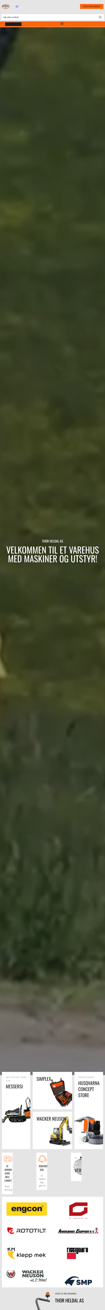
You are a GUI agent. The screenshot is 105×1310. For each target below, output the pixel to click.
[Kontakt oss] (42, 1158)
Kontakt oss (43, 1168)
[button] (17, 6)
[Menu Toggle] (19, 24)
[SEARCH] (100, 17)
